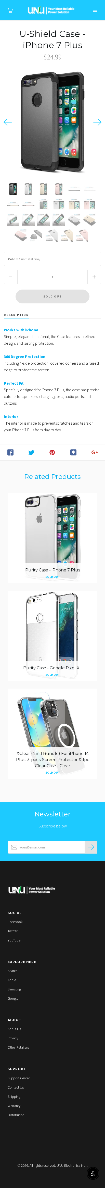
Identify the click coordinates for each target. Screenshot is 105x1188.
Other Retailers (18, 1047)
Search (13, 970)
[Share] (10, 452)
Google (13, 998)
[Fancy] (73, 452)
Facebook (15, 921)
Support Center (19, 1078)
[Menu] (94, 10)
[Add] (94, 452)
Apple (12, 980)
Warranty (14, 1105)
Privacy (13, 1038)
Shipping (14, 1096)
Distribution (16, 1115)
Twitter (12, 931)
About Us (14, 1029)
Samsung (14, 989)
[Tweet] (31, 452)
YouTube (14, 940)
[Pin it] (52, 452)
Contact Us (16, 1087)
